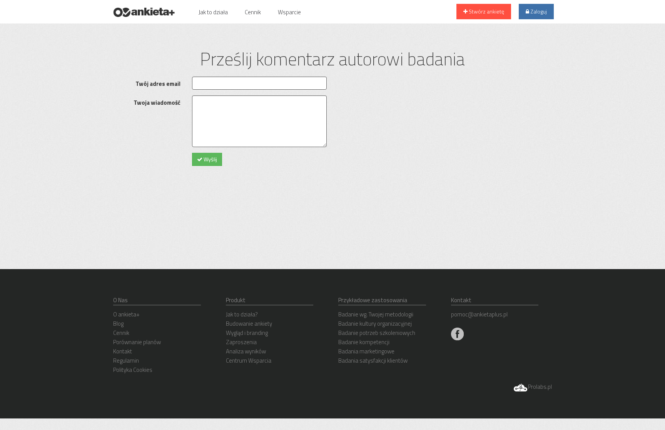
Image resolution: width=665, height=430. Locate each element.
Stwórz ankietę (486, 11)
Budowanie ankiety (249, 323)
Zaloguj (538, 11)
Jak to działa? (242, 314)
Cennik (253, 12)
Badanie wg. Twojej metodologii (375, 314)
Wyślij (209, 159)
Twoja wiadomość (157, 102)
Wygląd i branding (247, 332)
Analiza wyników (246, 351)
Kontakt (122, 351)
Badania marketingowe (366, 351)
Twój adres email (157, 83)
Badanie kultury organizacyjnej (375, 323)
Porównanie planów (137, 342)
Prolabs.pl (540, 386)
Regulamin (126, 360)
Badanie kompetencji (363, 342)
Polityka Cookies (132, 369)
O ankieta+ (126, 314)
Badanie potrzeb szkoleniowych (376, 332)
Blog (118, 323)
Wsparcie (289, 12)
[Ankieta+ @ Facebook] (457, 333)
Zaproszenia (241, 342)
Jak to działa (213, 12)
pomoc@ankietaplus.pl (479, 314)
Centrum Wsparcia (248, 360)
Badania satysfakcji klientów (373, 360)
